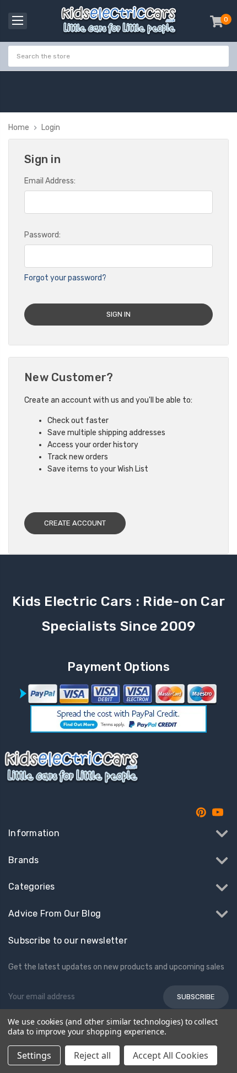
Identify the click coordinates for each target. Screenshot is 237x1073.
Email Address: (50, 181)
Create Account (75, 523)
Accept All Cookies (170, 1055)
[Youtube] (217, 812)
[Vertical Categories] (17, 21)
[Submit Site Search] (218, 56)
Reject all (92, 1055)
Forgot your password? (65, 278)
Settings (34, 1055)
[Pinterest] (201, 812)
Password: (42, 235)
